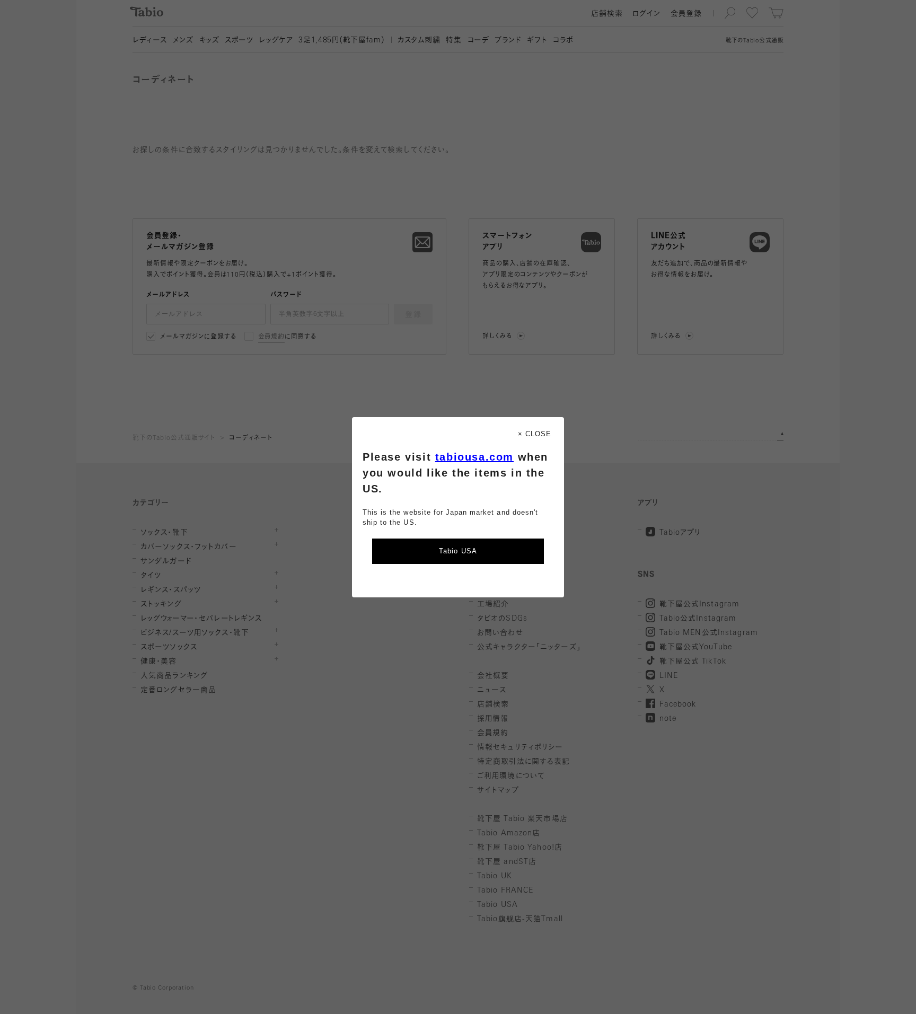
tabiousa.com (474, 457)
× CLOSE (534, 434)
